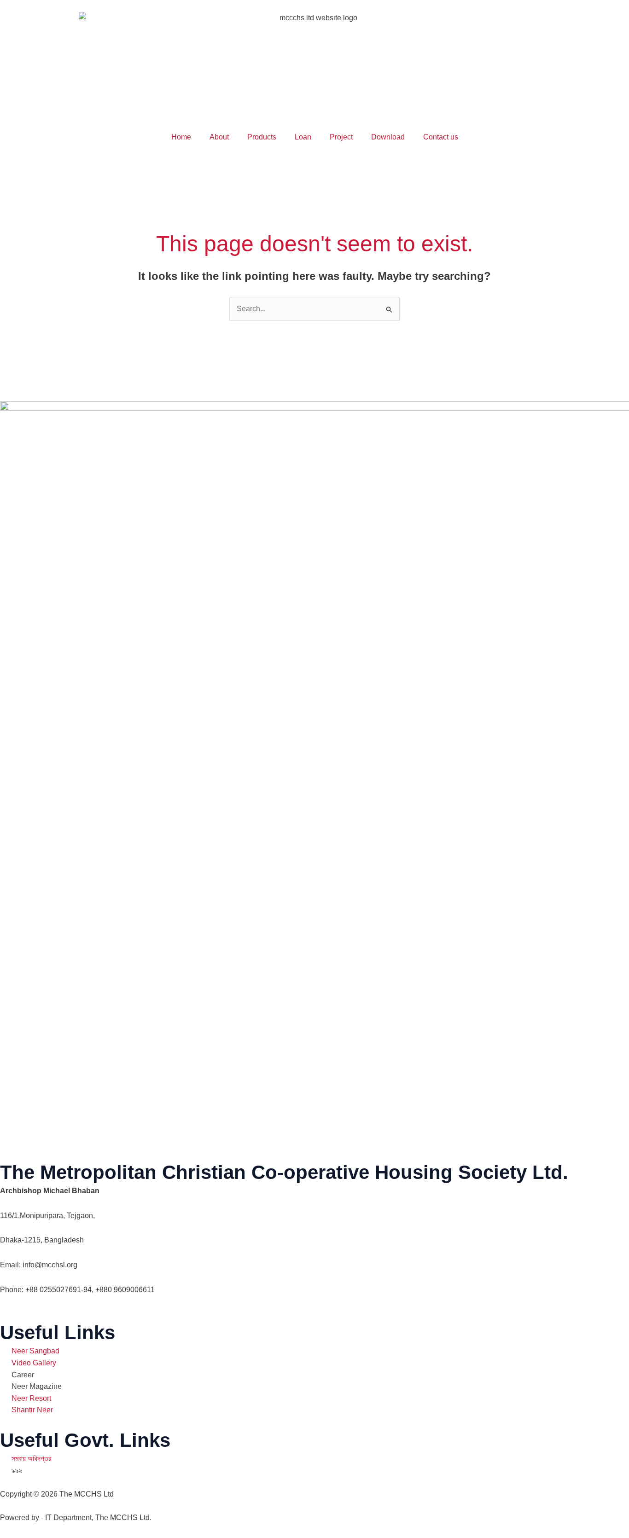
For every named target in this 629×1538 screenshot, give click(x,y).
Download (388, 137)
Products (261, 137)
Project (341, 137)
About (219, 137)
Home (181, 137)
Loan (303, 137)
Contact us (440, 137)
